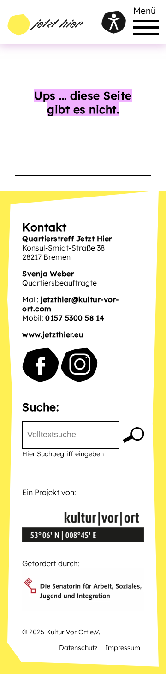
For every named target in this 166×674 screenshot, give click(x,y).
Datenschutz (78, 648)
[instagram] (79, 364)
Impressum (122, 648)
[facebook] (40, 364)
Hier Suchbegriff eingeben (63, 454)
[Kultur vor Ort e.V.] (83, 520)
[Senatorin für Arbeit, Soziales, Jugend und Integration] (83, 590)
